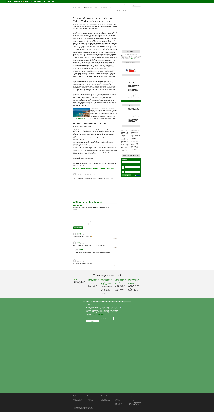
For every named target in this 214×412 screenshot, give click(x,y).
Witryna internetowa (107, 221)
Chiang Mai (123, 135)
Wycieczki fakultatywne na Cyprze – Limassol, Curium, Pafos (79, 283)
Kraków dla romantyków (96, 12)
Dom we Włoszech (37, 1)
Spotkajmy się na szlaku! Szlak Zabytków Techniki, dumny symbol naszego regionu (133, 116)
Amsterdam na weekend (129, 12)
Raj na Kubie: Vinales (128, 12)
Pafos (98, 178)
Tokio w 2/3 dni (134, 149)
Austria (93, 12)
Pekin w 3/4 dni (134, 136)
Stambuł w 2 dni (134, 146)
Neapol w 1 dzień (134, 133)
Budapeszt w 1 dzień (125, 133)
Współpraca (117, 399)
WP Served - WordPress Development (86, 408)
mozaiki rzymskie (92, 178)
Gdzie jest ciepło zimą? (77, 401)
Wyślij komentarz (78, 227)
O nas (124, 10)
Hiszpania (77, 12)
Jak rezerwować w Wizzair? (78, 399)
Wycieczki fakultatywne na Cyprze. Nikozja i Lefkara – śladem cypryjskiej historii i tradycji (120, 288)
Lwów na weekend (135, 129)
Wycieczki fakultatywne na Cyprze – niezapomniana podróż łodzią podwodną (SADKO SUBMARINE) (133, 288)
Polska (52, 1)
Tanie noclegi (89, 399)
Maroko (93, 12)
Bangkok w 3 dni (124, 132)
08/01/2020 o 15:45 (82, 250)
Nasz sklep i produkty (104, 399)
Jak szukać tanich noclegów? (78, 397)
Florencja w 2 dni (124, 139)
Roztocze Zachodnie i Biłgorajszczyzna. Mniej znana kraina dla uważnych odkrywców (133, 79)
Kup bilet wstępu (90, 400)
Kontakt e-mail (117, 404)
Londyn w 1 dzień (124, 152)
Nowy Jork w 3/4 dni (135, 135)
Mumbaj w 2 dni (134, 132)
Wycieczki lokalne (90, 401)
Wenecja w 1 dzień (135, 150)
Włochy (43, 1)
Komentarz (75, 209)
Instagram (116, 401)
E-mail (89, 221)
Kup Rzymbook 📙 (28, 1)
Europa (118, 10)
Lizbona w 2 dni (124, 150)
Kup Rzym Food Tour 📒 (19, 1)
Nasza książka (117, 400)
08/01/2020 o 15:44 (80, 234)
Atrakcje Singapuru (135, 143)
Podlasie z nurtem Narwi (80, 12)
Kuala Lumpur (124, 149)
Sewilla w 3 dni (134, 144)
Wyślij (92, 321)
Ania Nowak (79, 174)
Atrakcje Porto (134, 138)
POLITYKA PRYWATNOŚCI (98, 314)
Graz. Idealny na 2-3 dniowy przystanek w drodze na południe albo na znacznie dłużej (134, 94)
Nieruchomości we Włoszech (106, 397)
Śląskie (48, 1)
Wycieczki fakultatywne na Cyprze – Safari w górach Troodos (93, 285)
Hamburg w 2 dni (124, 141)
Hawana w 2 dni (124, 142)
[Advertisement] (95, 191)
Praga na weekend (135, 140)
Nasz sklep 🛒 (10, 1)
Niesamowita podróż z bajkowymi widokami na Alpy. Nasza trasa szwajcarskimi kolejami (133, 120)
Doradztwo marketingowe (105, 400)
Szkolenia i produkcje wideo (106, 401)
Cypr (76, 178)
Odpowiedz (115, 238)
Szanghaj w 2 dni (134, 147)
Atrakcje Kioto (124, 147)
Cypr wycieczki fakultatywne (83, 178)
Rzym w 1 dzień (134, 141)
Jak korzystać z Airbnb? (77, 400)
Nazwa (74, 221)
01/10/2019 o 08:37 (80, 243)
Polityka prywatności (118, 403)
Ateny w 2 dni (124, 130)
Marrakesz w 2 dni (135, 130)
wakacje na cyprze (82, 179)
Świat (118, 5)
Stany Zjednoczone (79, 12)
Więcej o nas (117, 397)
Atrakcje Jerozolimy (125, 145)
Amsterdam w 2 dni (125, 129)
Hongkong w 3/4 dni (125, 144)
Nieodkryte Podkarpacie (129, 12)
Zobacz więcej (130, 101)
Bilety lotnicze (89, 397)
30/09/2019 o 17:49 (80, 261)
